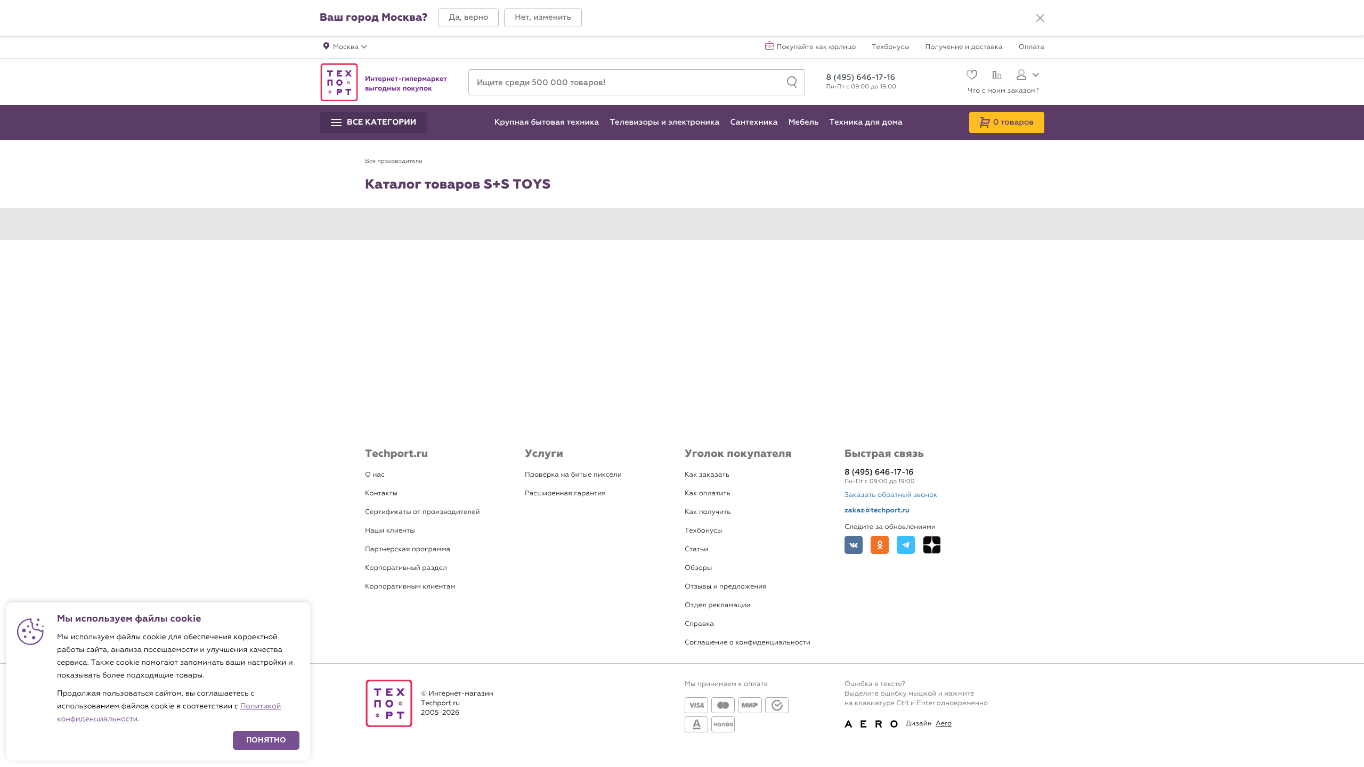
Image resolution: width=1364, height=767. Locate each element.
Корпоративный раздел (406, 568)
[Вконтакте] (854, 545)
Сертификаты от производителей (422, 512)
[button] (468, 18)
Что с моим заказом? (1003, 91)
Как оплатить (707, 493)
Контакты (381, 493)
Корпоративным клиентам (410, 587)
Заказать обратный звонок (891, 495)
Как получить (707, 512)
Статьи (696, 549)
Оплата (1031, 47)
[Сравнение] (995, 76)
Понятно (266, 740)
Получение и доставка (964, 47)
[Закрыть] (1040, 18)
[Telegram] (906, 545)
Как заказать (707, 475)
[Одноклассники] (880, 545)
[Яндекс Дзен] (932, 545)
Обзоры (698, 568)
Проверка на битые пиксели (573, 475)
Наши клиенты (390, 531)
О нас (375, 475)
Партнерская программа (407, 549)
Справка (699, 624)
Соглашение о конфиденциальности (747, 643)
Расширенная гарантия (565, 493)
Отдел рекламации (718, 605)
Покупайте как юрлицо (816, 47)
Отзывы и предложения (726, 587)
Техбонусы (890, 47)
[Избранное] (970, 76)
